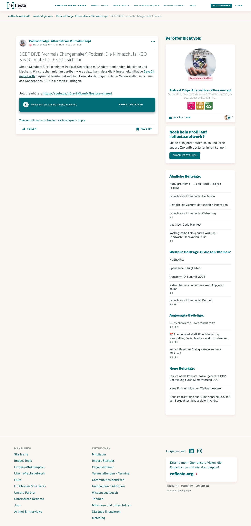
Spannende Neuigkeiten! (186, 268)
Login (238, 6)
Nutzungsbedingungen (179, 490)
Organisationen (103, 467)
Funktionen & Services (30, 486)
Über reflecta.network (29, 474)
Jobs (17, 506)
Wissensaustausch (105, 493)
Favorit (146, 129)
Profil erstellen (131, 104)
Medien (51, 120)
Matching (98, 518)
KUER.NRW (176, 260)
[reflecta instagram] (199, 452)
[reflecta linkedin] (191, 452)
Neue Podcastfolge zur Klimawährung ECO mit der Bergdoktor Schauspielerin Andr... (200, 399)
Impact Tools (23, 461)
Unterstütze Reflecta (29, 499)
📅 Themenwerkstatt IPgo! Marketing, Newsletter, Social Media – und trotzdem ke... (198, 338)
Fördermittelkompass (29, 467)
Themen (98, 499)
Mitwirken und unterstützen (111, 506)
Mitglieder (99, 455)
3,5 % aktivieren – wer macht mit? (192, 324)
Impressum (187, 486)
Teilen (32, 129)
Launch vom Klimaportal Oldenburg (192, 215)
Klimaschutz (38, 120)
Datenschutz (202, 486)
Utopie (81, 120)
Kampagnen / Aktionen (108, 486)
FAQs (17, 480)
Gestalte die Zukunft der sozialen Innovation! (198, 205)
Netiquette (173, 486)
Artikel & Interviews (28, 512)
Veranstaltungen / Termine (110, 474)
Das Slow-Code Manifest (185, 225)
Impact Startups (103, 461)
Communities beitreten (108, 480)
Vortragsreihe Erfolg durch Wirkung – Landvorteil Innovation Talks (193, 236)
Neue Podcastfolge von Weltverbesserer (195, 389)
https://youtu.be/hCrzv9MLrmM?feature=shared (77, 94)
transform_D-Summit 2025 (187, 277)
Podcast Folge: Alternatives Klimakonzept (60, 41)
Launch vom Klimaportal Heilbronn (192, 196)
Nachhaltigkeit (66, 120)
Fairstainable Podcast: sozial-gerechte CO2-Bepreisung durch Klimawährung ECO (198, 378)
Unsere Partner (24, 493)
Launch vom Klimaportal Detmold (191, 302)
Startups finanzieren (106, 512)
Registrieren (221, 5)
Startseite (21, 455)
